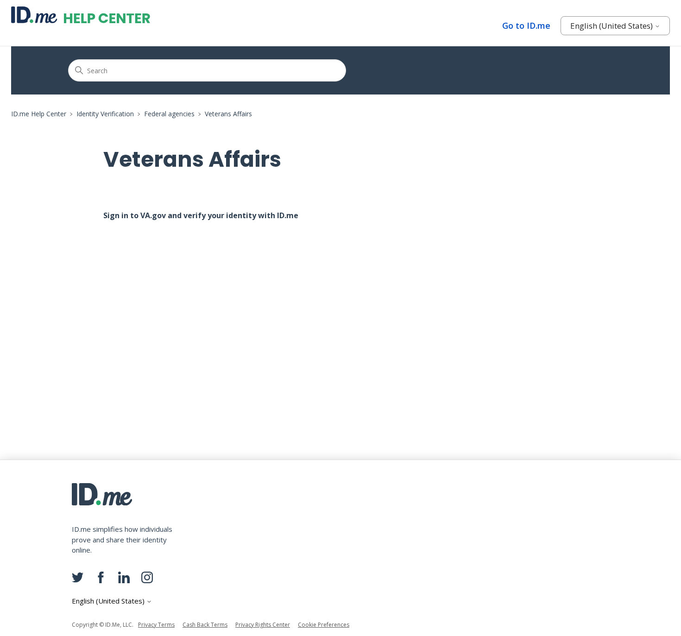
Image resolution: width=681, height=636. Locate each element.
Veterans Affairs (228, 113)
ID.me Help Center (38, 113)
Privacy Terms (156, 625)
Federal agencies (169, 113)
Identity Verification (105, 113)
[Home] (80, 14)
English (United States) (612, 25)
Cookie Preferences (323, 625)
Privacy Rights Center (262, 625)
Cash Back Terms (205, 625)
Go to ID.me (526, 25)
